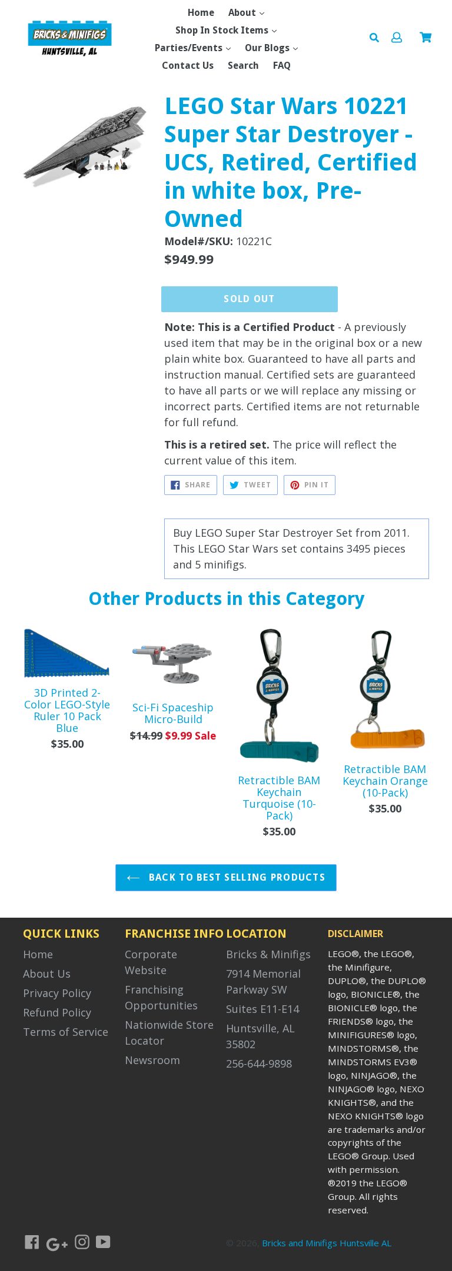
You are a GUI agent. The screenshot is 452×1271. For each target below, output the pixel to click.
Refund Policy (57, 1012)
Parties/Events (190, 47)
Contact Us (188, 65)
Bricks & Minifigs (268, 954)
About (243, 12)
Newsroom (152, 1060)
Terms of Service (65, 1032)
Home (201, 12)
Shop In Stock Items (223, 30)
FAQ (282, 65)
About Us (47, 973)
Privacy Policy (57, 993)
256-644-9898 (259, 1063)
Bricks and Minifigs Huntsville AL (326, 1243)
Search (243, 65)
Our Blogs (268, 47)
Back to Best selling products (235, 877)
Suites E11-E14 (262, 1009)
